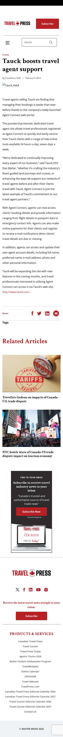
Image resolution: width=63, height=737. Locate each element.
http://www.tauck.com (15, 292)
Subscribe (47, 23)
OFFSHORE (30, 676)
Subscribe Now (31, 511)
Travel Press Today (30, 651)
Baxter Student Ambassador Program (30, 661)
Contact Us (30, 711)
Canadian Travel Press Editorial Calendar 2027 (30, 696)
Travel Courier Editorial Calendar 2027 (30, 706)
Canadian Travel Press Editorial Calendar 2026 (30, 691)
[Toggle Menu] (8, 42)
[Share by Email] (56, 313)
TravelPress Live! (30, 686)
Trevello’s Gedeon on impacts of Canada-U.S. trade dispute (30, 399)
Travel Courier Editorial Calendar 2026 (30, 701)
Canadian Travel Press (30, 641)
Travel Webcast (30, 681)
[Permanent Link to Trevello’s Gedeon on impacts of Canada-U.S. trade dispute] (31, 373)
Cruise (5, 54)
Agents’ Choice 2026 (30, 656)
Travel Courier (30, 646)
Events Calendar (30, 671)
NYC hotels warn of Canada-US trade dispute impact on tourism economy (28, 454)
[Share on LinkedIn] (47, 313)
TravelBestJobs (30, 666)
